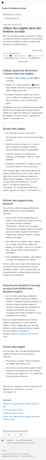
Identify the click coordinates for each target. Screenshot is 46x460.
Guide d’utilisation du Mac (14, 8)
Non (21, 434)
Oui (9, 434)
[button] (12, 24)
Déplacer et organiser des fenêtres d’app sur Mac (21, 405)
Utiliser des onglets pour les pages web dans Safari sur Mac (21, 417)
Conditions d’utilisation (27, 456)
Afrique (4, 450)
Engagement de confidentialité (10, 456)
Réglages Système (26, 78)
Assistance (10, 440)
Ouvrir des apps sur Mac (13, 410)
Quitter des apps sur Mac (13, 413)
